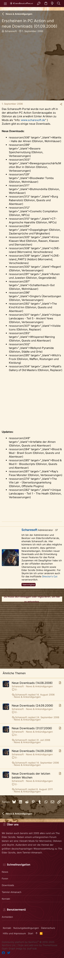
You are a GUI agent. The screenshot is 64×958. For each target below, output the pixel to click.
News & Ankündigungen (39, 686)
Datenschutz (48, 928)
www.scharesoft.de (33, 120)
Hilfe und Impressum (14, 933)
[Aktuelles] (52, 3)
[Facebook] (3, 952)
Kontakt (6, 898)
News (5, 871)
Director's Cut (49, 576)
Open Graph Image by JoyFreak (19, 948)
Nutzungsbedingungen (26, 928)
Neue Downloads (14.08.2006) (32, 683)
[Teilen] (61, 104)
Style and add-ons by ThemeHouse (37, 945)
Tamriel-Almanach (11, 892)
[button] (5, 3)
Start (30, 933)
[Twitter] (8, 952)
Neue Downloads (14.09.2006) (32, 751)
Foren (5, 878)
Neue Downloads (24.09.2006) (32, 705)
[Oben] (36, 933)
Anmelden (7, 916)
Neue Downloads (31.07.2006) (32, 728)
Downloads (8, 885)
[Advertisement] (32, 68)
